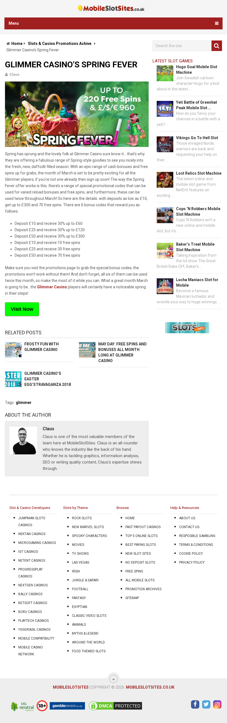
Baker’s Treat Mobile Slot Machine (195, 247)
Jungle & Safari (85, 580)
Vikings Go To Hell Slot (197, 138)
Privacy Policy (192, 562)
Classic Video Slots (89, 616)
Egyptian (79, 607)
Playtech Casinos (33, 621)
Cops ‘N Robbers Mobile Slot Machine (198, 212)
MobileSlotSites (71, 687)
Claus (14, 74)
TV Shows (80, 554)
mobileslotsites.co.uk (150, 687)
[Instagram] (217, 704)
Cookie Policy (191, 554)
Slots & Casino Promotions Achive (59, 43)
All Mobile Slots (139, 580)
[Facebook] (195, 704)
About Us (187, 518)
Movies (78, 545)
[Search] (216, 45)
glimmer (24, 402)
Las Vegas (80, 562)
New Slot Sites (138, 554)
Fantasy (79, 598)
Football (80, 589)
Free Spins (134, 571)
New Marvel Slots (88, 527)
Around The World (88, 642)
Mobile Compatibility (36, 638)
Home (16, 43)
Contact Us (189, 527)
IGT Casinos (28, 552)
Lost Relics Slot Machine (198, 173)
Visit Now (22, 309)
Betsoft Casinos (32, 603)
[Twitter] (206, 704)
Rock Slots (82, 518)
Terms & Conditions (196, 545)
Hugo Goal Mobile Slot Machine (196, 70)
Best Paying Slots (140, 545)
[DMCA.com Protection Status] (115, 710)
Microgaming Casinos (37, 543)
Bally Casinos (30, 594)
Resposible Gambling (197, 536)
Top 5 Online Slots (141, 536)
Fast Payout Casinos (143, 527)
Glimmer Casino (52, 287)
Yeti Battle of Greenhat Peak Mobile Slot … (196, 105)
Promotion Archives (143, 589)
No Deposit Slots (140, 562)
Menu (14, 23)
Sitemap (132, 598)
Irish (76, 571)
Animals (79, 625)
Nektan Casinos (31, 534)
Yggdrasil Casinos (34, 630)
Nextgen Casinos (33, 585)
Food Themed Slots (88, 651)
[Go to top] (113, 679)
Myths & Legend (85, 633)
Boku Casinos (30, 612)
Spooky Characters (89, 536)
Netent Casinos (31, 560)
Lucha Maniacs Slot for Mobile (197, 282)
